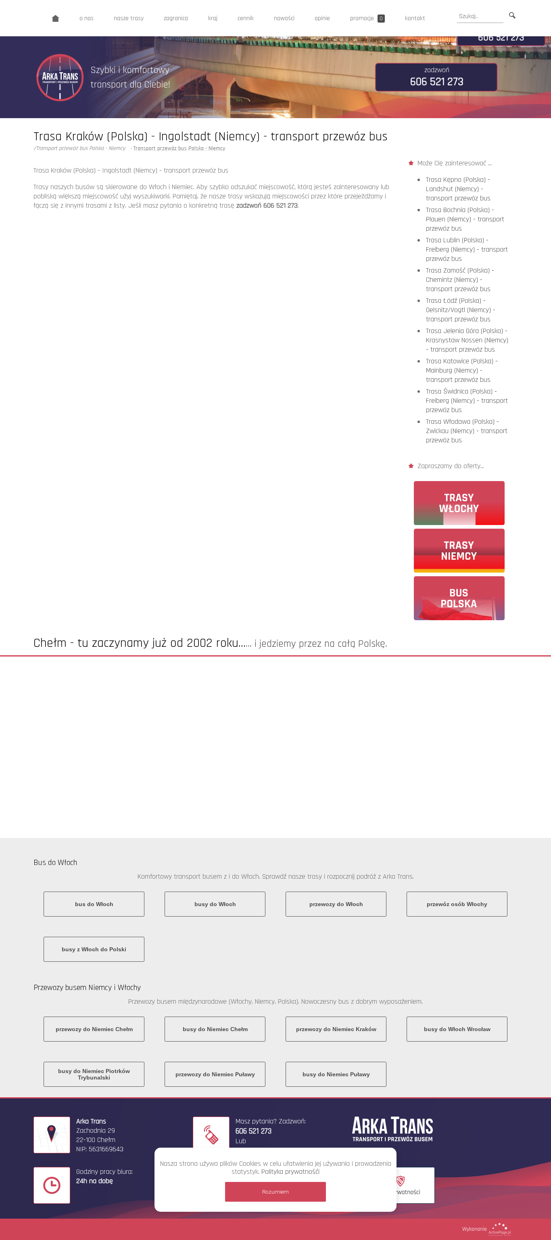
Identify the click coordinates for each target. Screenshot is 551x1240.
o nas (86, 18)
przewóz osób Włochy (457, 904)
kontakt (415, 18)
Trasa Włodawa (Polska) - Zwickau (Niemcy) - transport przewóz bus (466, 431)
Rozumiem (275, 1192)
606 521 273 (501, 37)
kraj (212, 18)
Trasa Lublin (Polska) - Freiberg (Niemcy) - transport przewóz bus (467, 249)
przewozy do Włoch (336, 904)
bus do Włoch (94, 904)
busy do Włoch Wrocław (457, 1029)
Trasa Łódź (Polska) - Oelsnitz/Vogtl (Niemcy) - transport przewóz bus (460, 310)
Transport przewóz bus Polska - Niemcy (179, 148)
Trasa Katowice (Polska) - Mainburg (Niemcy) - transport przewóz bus (462, 370)
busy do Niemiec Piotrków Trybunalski (94, 1074)
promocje (366, 18)
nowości (284, 18)
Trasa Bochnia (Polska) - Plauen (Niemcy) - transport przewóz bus (465, 219)
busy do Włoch (215, 904)
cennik (246, 18)
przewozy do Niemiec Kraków (336, 1029)
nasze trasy (129, 18)
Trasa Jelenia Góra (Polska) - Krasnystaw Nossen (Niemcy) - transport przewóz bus (467, 340)
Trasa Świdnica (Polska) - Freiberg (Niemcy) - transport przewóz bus (467, 401)
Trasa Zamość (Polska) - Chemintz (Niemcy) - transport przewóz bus (460, 280)
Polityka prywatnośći (290, 1171)
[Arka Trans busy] (55, 18)
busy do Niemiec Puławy (336, 1074)
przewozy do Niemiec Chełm (94, 1029)
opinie (322, 18)
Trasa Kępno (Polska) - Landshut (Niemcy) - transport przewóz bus (458, 189)
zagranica (176, 18)
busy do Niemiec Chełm (215, 1029)
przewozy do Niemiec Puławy (215, 1074)
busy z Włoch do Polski (94, 949)
